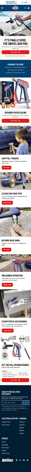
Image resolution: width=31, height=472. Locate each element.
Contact (21, 433)
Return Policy (6, 425)
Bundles (21, 428)
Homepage (5, 445)
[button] (2, 8)
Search (4, 442)
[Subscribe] (26, 402)
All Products (5, 447)
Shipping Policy (6, 422)
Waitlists (21, 430)
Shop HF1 (22, 425)
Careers (4, 450)
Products (22, 422)
